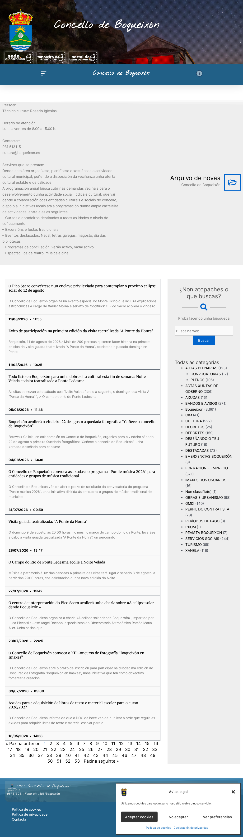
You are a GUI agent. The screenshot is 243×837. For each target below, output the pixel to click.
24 (72, 749)
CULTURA (193, 421)
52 (67, 761)
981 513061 (15, 793)
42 (86, 755)
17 (10, 749)
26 (90, 749)
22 (53, 749)
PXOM (190, 527)
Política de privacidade (29, 814)
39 (58, 755)
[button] (233, 791)
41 (77, 755)
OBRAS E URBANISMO (204, 497)
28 (109, 749)
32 (145, 749)
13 (130, 743)
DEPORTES (194, 433)
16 (156, 743)
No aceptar (178, 817)
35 (21, 755)
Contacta (19, 819)
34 (12, 755)
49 (152, 755)
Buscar (204, 340)
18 (18, 749)
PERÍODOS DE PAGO (202, 521)
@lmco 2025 (13, 790)
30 (127, 749)
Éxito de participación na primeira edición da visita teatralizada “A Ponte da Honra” (81, 331)
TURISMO (193, 544)
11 (113, 743)
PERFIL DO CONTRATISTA (207, 509)
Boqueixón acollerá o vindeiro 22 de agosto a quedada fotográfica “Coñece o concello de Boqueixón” (82, 423)
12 (121, 743)
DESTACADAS (197, 450)
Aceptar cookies (139, 817)
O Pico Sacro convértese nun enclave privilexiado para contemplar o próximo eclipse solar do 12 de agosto (82, 288)
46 (124, 755)
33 (154, 749)
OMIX (189, 503)
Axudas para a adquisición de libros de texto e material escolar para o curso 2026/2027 (73, 705)
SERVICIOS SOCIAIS (202, 538)
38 (49, 755)
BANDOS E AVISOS (201, 403)
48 (143, 755)
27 (100, 749)
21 (44, 749)
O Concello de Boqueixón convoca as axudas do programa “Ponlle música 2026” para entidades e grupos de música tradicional (82, 473)
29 (118, 749)
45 (115, 755)
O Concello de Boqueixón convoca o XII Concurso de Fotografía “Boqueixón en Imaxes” (76, 655)
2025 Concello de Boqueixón (43, 786)
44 (105, 755)
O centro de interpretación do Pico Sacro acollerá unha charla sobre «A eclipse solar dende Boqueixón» (81, 605)
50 (50, 761)
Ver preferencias (217, 817)
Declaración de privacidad (190, 827)
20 (35, 749)
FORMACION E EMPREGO (206, 468)
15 (147, 743)
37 (40, 755)
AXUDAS (192, 397)
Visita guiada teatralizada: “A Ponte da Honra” (48, 521)
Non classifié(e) (198, 491)
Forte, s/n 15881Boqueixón (42, 793)
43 (95, 755)
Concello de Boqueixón (106, 25)
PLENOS (198, 380)
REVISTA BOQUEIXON (203, 532)
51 (59, 761)
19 (27, 749)
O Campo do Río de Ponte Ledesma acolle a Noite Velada (57, 562)
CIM (188, 415)
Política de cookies (158, 827)
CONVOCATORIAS (206, 374)
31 (136, 749)
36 (31, 755)
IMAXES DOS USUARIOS (205, 480)
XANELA (192, 550)
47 (133, 755)
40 (68, 755)
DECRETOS (195, 427)
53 (77, 761)
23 (62, 749)
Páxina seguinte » (101, 761)
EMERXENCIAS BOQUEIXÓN (208, 456)
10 (105, 743)
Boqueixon (194, 409)
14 (138, 743)
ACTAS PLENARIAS (201, 368)
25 (81, 749)
